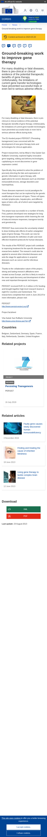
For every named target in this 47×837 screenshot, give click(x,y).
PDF (25, 516)
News (14, 25)
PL (30, 45)
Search (36, 10)
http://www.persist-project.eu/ (15, 306)
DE (4, 45)
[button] (31, 10)
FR (19, 45)
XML (25, 509)
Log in (25, 10)
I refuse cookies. (23, 833)
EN (9, 45)
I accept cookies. (23, 827)
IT (24, 45)
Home (4, 25)
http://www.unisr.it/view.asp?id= (16, 321)
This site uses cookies (11, 818)
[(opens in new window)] (10, 9)
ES (14, 45)
